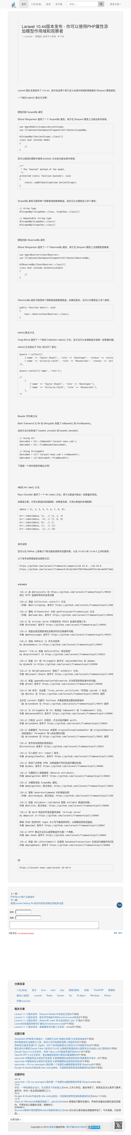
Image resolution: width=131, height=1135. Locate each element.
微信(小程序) (23, 995)
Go (70, 995)
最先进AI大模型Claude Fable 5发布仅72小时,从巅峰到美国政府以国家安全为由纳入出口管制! (61, 1048)
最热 (120, 932)
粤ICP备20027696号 (76, 1126)
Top (119, 904)
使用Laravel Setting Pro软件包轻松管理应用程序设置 (37, 903)
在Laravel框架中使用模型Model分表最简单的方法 (39, 1110)
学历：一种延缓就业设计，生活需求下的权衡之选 (39, 1087)
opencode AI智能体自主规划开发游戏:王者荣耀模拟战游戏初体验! (47, 1061)
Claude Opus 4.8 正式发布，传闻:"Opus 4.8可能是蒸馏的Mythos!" (48, 1051)
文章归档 (15, 1119)
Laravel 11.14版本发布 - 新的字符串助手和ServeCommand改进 (46, 1017)
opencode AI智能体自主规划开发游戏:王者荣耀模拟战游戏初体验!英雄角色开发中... (56, 1058)
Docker (60, 995)
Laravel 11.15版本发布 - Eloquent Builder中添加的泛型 (42, 1014)
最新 (116, 932)
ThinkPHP (98, 990)
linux (43, 990)
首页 (24, 4)
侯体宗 (52, 1126)
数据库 (111, 990)
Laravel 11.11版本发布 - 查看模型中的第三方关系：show (43, 1026)
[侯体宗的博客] (13, 4)
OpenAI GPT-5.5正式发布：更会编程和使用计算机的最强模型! (46, 1054)
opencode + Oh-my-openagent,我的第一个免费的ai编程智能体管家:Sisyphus (53, 1064)
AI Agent (81, 995)
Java (53, 990)
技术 (48, 4)
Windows (94, 995)
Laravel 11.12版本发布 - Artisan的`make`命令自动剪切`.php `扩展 (48, 1020)
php (62, 990)
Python (107, 995)
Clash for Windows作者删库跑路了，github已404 (39, 1101)
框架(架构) (74, 990)
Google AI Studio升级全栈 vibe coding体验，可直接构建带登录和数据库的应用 (54, 1067)
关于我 (58, 4)
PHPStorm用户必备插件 (23, 896)
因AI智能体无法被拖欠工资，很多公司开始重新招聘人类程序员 (46, 1042)
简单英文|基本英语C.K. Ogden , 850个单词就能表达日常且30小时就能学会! (52, 1045)
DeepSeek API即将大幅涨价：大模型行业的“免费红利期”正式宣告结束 (50, 1038)
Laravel (38, 995)
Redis (49, 995)
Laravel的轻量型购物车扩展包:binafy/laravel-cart (39, 1023)
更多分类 (114, 4)
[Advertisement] (66, 60)
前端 (86, 990)
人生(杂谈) (36, 4)
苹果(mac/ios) (24, 1000)
